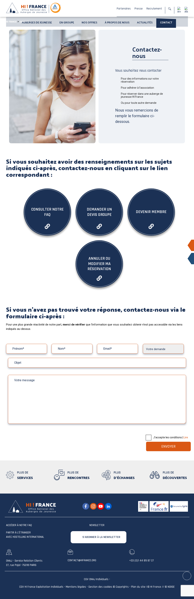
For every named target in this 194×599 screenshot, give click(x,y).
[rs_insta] (93, 506)
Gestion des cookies (100, 587)
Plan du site (138, 587)
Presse (139, 8)
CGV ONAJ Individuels (96, 579)
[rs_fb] (85, 506)
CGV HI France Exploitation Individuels (41, 587)
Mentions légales (76, 587)
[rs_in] (108, 506)
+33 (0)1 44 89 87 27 (141, 560)
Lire (186, 437)
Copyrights (122, 587)
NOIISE (171, 587)
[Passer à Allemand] (186, 10)
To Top (187, 576)
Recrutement (154, 8)
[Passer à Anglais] (179, 10)
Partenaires (124, 8)
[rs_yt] (100, 506)
